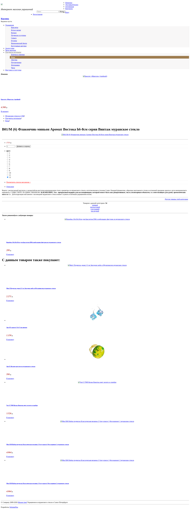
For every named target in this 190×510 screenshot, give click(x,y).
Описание (10, 187)
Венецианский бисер (19, 43)
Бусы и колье (16, 30)
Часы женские (10, 50)
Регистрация (37, 14)
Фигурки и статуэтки (13, 70)
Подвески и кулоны (18, 35)
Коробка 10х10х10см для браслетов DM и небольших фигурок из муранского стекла (33, 242)
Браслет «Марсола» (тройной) (10, 99)
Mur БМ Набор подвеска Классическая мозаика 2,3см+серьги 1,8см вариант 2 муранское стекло (37, 483)
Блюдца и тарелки (18, 54)
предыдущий (95, 207)
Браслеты (14, 27)
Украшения (9, 25)
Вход (67, 12)
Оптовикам (69, 7)
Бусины (14, 41)
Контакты (69, 9)
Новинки (68, 3)
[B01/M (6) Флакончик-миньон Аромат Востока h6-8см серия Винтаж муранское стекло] (95, 135)
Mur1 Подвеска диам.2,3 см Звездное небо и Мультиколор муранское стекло (31, 288)
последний (95, 211)
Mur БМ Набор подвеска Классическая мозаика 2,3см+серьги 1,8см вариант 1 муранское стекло (37, 444)
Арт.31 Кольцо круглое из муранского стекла (20, 366)
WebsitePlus (14, 507)
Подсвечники (16, 62)
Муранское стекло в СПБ (14, 116)
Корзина (5, 19)
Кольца (13, 33)
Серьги (13, 38)
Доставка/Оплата (71, 5)
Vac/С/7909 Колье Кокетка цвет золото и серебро (22, 405)
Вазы (13, 57)
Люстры (14, 60)
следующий (95, 209)
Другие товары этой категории (176, 199)
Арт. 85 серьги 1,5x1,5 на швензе (16, 327)
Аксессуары (9, 48)
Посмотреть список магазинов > (18, 182)
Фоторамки (15, 65)
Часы (13, 68)
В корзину (5, 111)
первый (95, 205)
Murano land (22, 502)
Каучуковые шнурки (18, 46)
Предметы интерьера (13, 52)
